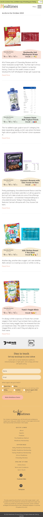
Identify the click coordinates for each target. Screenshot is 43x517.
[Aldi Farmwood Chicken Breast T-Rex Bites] (21, 237)
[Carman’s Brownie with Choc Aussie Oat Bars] (21, 167)
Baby (26, 387)
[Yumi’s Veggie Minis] (21, 295)
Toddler (19, 391)
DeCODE (21, 516)
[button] (36, 6)
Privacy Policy (19, 514)
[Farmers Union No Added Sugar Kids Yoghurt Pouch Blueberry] (21, 104)
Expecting (7, 387)
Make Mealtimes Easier (12, 397)
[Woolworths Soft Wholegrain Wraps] (21, 39)
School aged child (31, 391)
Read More (6, 75)
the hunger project (31, 500)
